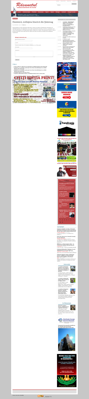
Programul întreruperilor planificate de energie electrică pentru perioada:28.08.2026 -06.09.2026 (66, 328)
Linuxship (22, 397)
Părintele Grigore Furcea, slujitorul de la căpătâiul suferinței (68, 44)
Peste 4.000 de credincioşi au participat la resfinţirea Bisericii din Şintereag (30, 66)
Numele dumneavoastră (20, 39)
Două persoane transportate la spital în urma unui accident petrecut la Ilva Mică (69, 47)
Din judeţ (15, 18)
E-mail (16, 42)
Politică (34, 12)
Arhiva (57, 1)
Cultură (64, 12)
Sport (47, 12)
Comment (17, 50)
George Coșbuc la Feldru (64, 216)
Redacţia (69, 1)
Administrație (26, 12)
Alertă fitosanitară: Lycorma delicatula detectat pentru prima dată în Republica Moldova (69, 41)
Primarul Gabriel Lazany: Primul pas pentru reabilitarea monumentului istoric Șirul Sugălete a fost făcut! (65, 257)
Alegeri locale (71, 12)
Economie (40, 12)
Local (19, 12)
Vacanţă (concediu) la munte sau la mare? (69, 37)
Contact (74, 1)
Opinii (52, 12)
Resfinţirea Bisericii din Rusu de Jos (22, 72)
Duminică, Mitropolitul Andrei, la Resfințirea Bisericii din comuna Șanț (29, 73)
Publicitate (63, 1)
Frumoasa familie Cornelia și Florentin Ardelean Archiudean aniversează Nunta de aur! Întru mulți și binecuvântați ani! (66, 232)
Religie (58, 12)
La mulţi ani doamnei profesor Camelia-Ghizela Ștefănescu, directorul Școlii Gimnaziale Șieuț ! (63, 293)
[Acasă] (26, 5)
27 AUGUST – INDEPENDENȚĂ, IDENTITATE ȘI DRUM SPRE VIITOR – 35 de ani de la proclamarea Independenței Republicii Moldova (68, 24)
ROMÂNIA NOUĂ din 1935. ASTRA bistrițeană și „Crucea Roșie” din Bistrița (66, 192)
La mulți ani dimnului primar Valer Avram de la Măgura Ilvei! (63, 281)
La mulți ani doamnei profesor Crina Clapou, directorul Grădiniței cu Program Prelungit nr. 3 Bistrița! (63, 271)
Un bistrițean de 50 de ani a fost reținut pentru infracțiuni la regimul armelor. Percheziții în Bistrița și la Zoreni (69, 28)
